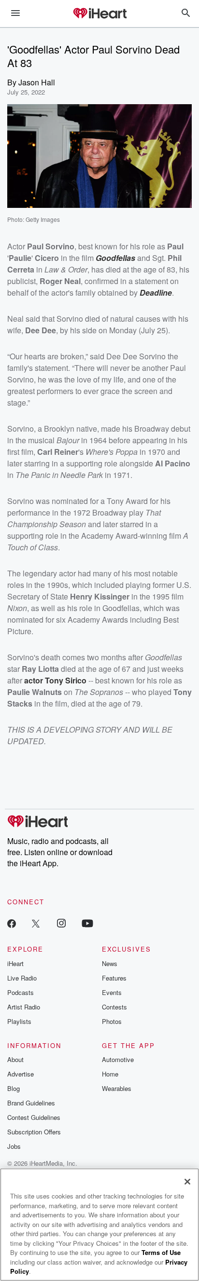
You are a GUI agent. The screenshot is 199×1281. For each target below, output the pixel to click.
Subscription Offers (34, 1131)
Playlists (19, 1021)
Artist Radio (23, 1006)
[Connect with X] (36, 922)
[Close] (187, 1181)
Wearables (116, 1088)
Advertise (20, 1073)
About (15, 1059)
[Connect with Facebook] (11, 922)
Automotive (118, 1059)
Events (112, 992)
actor (34, 680)
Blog (13, 1088)
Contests (114, 1006)
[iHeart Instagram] (61, 922)
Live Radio (22, 977)
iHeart (15, 963)
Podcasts (20, 992)
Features (114, 977)
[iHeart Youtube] (87, 922)
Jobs (14, 1146)
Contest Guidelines (33, 1117)
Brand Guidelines (31, 1102)
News (109, 963)
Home (110, 1073)
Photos (112, 1021)
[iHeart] (99, 14)
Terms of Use (161, 1252)
